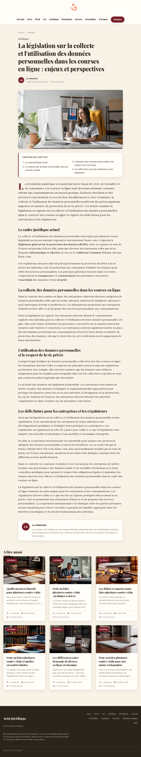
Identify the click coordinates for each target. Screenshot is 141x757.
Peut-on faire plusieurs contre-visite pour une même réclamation (113, 661)
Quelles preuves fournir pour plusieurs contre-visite (23, 590)
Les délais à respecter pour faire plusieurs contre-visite (116, 590)
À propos (103, 19)
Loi (44, 19)
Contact (118, 19)
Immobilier (90, 19)
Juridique (54, 19)
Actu (29, 19)
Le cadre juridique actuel (36, 162)
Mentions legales (130, 718)
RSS (136, 723)
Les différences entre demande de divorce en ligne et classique (65, 661)
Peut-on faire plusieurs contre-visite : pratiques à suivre (66, 592)
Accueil (20, 19)
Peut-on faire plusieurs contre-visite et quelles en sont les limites (20, 661)
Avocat (78, 19)
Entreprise (67, 19)
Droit (37, 19)
